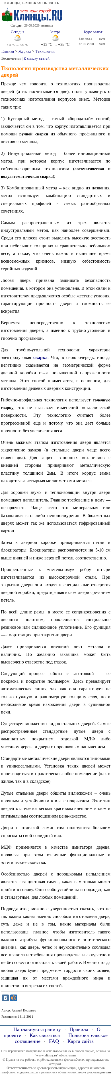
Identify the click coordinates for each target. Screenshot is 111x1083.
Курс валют (93, 32)
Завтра (55, 32)
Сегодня (17, 32)
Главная (7, 51)
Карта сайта (80, 1041)
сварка (40, 357)
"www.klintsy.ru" (46, 1055)
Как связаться (45, 1035)
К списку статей (37, 58)
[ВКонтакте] (5, 998)
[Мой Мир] (13, 998)
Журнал (24, 51)
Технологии (45, 51)
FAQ (54, 1041)
